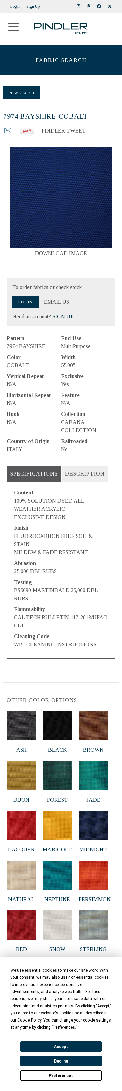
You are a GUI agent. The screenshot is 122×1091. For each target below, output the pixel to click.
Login (15, 6)
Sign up (33, 6)
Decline (61, 1061)
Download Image (61, 253)
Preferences (61, 1075)
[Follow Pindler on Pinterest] (89, 6)
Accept (61, 1046)
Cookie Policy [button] (29, 1020)
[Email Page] (7, 132)
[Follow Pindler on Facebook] (99, 6)
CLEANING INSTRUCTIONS (61, 644)
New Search (21, 93)
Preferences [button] (64, 1027)
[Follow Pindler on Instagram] (78, 6)
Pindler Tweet (64, 131)
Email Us (56, 302)
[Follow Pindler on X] (109, 6)
